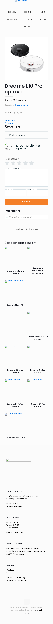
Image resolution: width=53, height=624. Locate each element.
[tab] (26, 120)
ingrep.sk (38, 610)
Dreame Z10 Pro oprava (37, 371)
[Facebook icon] (25, 614)
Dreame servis (21, 105)
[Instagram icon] (28, 614)
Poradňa (9, 123)
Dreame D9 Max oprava (15, 371)
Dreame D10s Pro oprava (15, 405)
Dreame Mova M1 (15, 305)
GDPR (8, 572)
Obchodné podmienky (16, 580)
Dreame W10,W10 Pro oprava (38, 337)
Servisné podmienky (15, 577)
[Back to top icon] (27, 602)
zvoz (25, 554)
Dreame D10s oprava (15, 437)
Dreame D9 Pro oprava (38, 405)
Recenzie (10, 120)
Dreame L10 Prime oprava (15, 272)
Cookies (10, 570)
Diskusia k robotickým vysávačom (38, 271)
